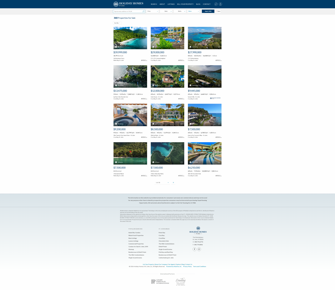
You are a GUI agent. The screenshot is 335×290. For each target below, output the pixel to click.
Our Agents (171, 264)
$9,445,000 (194, 90)
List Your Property (148, 264)
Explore (178, 264)
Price (149, 11)
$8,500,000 (157, 129)
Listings (171, 4)
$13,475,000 (120, 90)
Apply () (208, 11)
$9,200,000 (119, 129)
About (162, 4)
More (189, 11)
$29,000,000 (157, 52)
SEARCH (154, 4)
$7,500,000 (194, 129)
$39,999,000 (120, 52)
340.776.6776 (198, 242)
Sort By (116, 23)
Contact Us (188, 264)
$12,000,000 (157, 90)
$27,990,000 (194, 52)
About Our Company (161, 264)
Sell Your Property (185, 4)
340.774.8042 (198, 244)
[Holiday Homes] (128, 3)
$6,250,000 (194, 167)
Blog (198, 4)
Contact (207, 4)
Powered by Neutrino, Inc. (174, 266)
